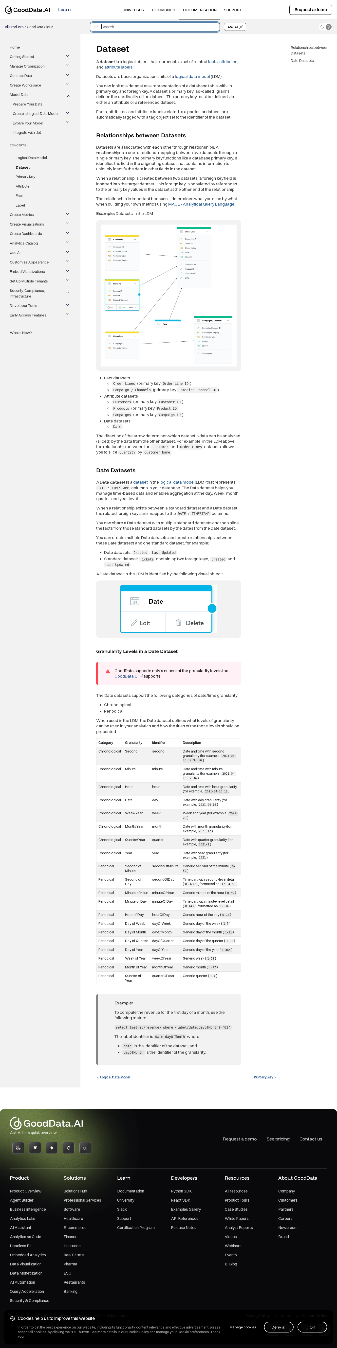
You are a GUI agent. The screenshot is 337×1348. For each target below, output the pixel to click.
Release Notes (183, 1227)
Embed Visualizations (27, 271)
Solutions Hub (75, 1191)
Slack (122, 1209)
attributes (228, 61)
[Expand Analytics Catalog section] (68, 243)
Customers (288, 1200)
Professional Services (82, 1200)
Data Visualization (25, 1263)
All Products (14, 27)
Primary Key (25, 177)
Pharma (70, 1263)
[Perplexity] (85, 1148)
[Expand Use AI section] (68, 252)
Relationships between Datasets (309, 50)
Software (72, 1209)
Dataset (23, 167)
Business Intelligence (28, 1209)
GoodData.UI (126, 676)
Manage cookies (242, 1327)
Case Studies (236, 1209)
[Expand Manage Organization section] (68, 66)
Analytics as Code (25, 1236)
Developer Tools (23, 305)
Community (163, 9)
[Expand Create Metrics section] (68, 214)
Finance (70, 1236)
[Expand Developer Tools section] (68, 305)
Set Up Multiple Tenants (29, 281)
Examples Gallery (186, 1209)
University (134, 9)
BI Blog (231, 1263)
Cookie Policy (138, 1332)
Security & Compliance (29, 1300)
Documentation (200, 9)
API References (184, 1218)
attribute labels (118, 67)
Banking (70, 1291)
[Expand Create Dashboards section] (68, 233)
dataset (140, 482)
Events (231, 1254)
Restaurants (74, 1282)
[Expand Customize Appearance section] (68, 262)
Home (15, 47)
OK (312, 1327)
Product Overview (25, 1191)
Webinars (233, 1245)
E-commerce (75, 1227)
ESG (67, 1273)
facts (213, 61)
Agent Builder (22, 1200)
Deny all (278, 1327)
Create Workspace (25, 85)
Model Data (19, 94)
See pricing (278, 1139)
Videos (231, 1236)
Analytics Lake (22, 1218)
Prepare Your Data (27, 104)
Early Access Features (28, 315)
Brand (283, 1236)
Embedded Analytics (28, 1254)
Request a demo (311, 9)
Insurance (72, 1245)
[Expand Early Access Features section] (68, 315)
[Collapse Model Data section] (68, 94)
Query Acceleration (27, 1291)
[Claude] (35, 1148)
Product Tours (237, 1200)
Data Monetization (26, 1273)
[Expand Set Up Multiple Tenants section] (68, 281)
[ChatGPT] (18, 1148)
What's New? (21, 333)
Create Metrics (22, 214)
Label (20, 205)
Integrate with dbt (27, 132)
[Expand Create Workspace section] (68, 85)
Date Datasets (302, 60)
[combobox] (155, 27)
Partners (286, 1209)
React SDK (180, 1200)
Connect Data (21, 75)
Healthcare (73, 1218)
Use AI (15, 252)
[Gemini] (52, 1148)
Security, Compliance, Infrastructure (27, 293)
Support (233, 9)
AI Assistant (20, 1227)
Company (286, 1191)
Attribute (23, 186)
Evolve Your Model (28, 123)
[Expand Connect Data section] (68, 75)
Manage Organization (27, 66)
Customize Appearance (29, 262)
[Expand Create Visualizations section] (68, 224)
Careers (285, 1218)
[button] (190, 135)
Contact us (311, 1139)
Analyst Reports (239, 1227)
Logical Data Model (31, 158)
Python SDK (181, 1191)
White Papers (237, 1218)
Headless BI (20, 1245)
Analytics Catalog (24, 243)
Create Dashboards (26, 233)
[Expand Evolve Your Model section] (68, 123)
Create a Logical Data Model (35, 113)
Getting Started (22, 56)
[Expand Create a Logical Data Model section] (68, 113)
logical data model (192, 76)
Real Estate (74, 1254)
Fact (19, 195)
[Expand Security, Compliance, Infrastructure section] (68, 293)
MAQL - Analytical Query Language (201, 204)
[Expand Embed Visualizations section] (68, 271)
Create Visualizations (27, 224)
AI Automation (22, 1282)
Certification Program (136, 1227)
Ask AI (232, 27)
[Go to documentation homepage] (27, 9)
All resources (236, 1191)
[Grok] (69, 1148)
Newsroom (288, 1227)
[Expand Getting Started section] (68, 56)
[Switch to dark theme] (325, 26)
